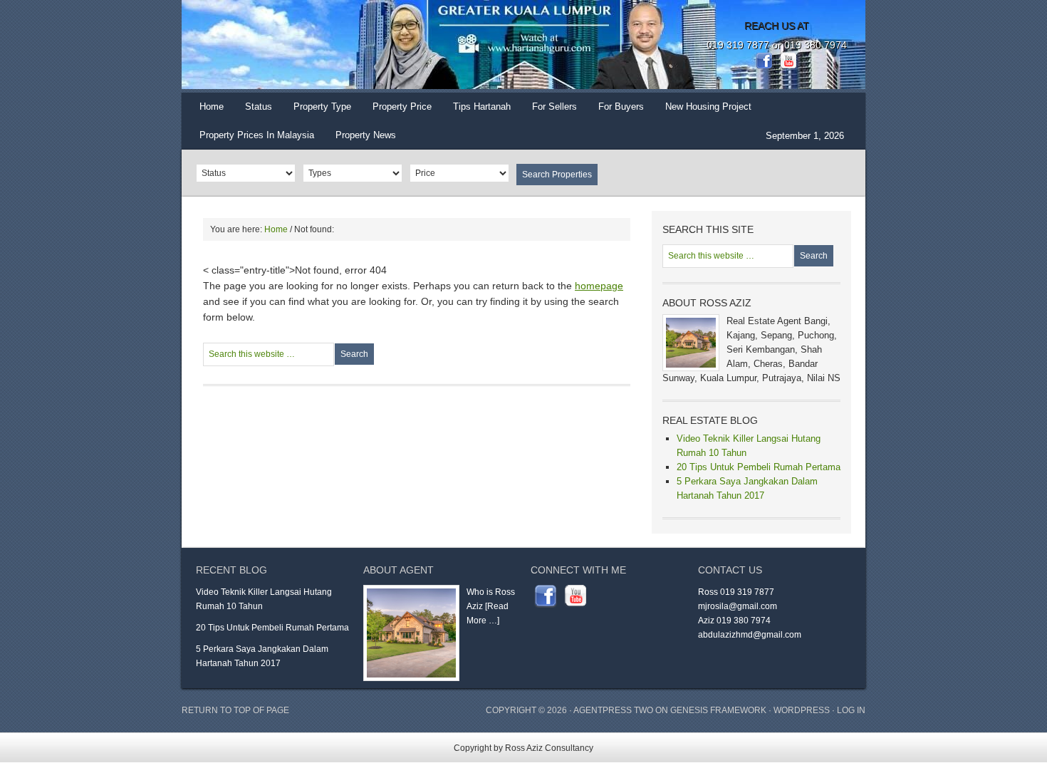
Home (211, 106)
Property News (365, 135)
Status (253, 111)
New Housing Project (708, 106)
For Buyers (621, 106)
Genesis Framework (718, 710)
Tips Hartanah (482, 106)
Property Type (317, 111)
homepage (599, 285)
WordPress (801, 710)
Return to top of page (235, 710)
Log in (851, 710)
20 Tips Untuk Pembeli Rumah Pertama (758, 467)
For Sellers (554, 106)
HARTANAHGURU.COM (324, 46)
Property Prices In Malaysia (256, 135)
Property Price (397, 111)
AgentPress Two (613, 710)
